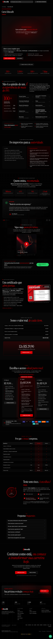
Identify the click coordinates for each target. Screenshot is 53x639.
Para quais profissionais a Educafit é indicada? (17, 520)
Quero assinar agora (9, 58)
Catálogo (4, 6)
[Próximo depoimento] (49, 220)
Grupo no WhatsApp (33, 613)
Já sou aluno (19, 58)
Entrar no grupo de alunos (42, 265)
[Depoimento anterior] (47, 220)
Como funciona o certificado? (14, 532)
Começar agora (26, 352)
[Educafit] (5, 2)
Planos (19, 610)
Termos (40, 631)
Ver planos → (44, 590)
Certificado (19, 614)
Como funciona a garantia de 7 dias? (15, 529)
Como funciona (20, 611)
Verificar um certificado (6, 308)
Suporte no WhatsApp (45, 610)
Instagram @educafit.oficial (46, 611)
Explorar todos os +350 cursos (27, 64)
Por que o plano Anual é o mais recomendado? (17, 526)
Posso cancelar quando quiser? (14, 534)
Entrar (30, 610)
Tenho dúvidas (32, 572)
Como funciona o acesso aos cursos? (15, 523)
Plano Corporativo (21, 613)
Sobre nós (19, 616)
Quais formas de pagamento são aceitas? (16, 537)
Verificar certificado (33, 611)
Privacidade (44, 631)
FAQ (18, 619)
